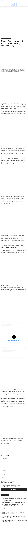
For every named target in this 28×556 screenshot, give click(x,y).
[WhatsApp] (11, 51)
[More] (14, 51)
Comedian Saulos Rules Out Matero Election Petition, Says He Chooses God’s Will (14, 517)
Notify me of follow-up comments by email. (11, 485)
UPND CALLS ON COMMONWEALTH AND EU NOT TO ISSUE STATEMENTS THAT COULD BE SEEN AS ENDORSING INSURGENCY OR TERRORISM (14, 512)
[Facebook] (2, 51)
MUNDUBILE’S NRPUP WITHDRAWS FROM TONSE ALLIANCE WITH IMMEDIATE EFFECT (14, 499)
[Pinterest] (8, 51)
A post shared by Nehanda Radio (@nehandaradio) (15, 354)
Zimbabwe (9, 38)
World (3, 38)
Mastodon (2, 0)
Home (2, 7)
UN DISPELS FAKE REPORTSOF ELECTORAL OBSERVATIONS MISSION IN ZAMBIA (14, 521)
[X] (5, 51)
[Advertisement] (14, 24)
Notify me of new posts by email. (9, 486)
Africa (6, 7)
